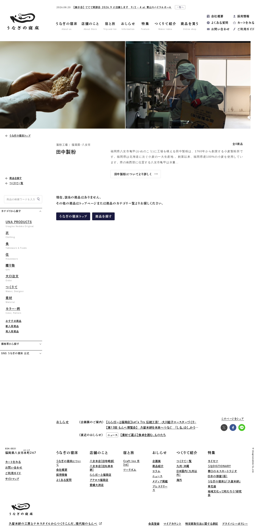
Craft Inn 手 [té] (131, 463)
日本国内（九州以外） (186, 473)
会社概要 (217, 16)
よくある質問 (219, 22)
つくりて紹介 (187, 452)
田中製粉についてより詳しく (133, 174)
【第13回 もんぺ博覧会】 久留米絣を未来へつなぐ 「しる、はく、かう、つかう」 (156, 427)
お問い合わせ (220, 29)
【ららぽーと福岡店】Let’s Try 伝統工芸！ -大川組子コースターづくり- (151, 422)
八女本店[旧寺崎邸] (102, 461)
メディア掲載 (160, 481)
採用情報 (243, 16)
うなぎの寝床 (67, 452)
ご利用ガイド (246, 29)
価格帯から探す (10, 344)
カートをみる (245, 22)
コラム (156, 471)
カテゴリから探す (11, 211)
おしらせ (159, 452)
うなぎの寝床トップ (73, 216)
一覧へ (180, 7)
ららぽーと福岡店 (100, 474)
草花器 (212, 486)
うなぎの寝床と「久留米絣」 (224, 481)
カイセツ (213, 461)
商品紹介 (158, 466)
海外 (179, 480)
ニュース (157, 476)
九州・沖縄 (182, 466)
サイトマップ (12, 478)
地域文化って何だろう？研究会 (225, 493)
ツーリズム (129, 469)
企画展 (156, 461)
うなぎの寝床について (68, 463)
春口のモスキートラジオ (222, 471)
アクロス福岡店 (99, 480)
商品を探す (103, 216)
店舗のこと (99, 452)
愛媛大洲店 (97, 485)
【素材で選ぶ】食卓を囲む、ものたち (143, 435)
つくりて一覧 (184, 461)
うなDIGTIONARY (219, 466)
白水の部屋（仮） (218, 476)
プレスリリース (159, 488)
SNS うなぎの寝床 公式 (15, 353)
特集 (211, 452)
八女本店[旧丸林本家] (101, 468)
